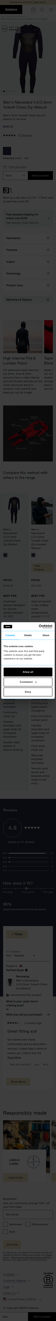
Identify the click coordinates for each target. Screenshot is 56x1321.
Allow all (28, 672)
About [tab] (45, 635)
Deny (28, 692)
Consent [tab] (10, 635)
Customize (26, 682)
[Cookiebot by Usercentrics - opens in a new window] (39, 627)
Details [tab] (28, 635)
